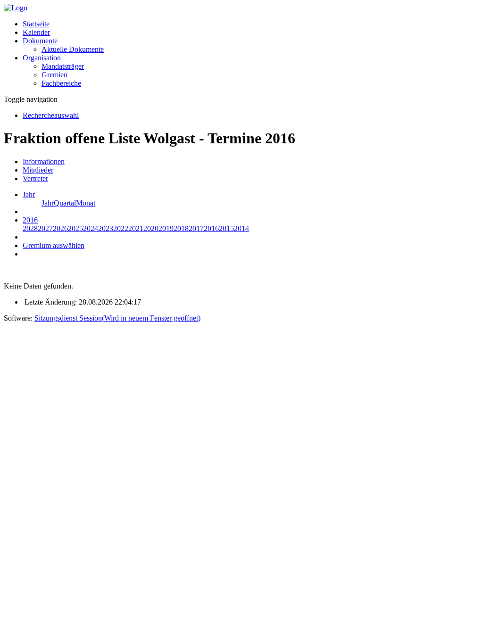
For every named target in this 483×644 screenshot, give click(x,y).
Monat (85, 203)
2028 (30, 228)
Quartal (65, 203)
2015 (226, 228)
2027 (45, 228)
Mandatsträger (63, 66)
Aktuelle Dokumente (73, 49)
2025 (75, 228)
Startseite (36, 24)
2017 (196, 228)
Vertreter (35, 178)
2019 (166, 228)
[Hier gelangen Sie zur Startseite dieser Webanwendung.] (15, 8)
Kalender (36, 32)
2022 (120, 228)
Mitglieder (38, 170)
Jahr (48, 203)
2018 (181, 228)
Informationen (44, 161)
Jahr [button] (29, 194)
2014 (241, 228)
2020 (150, 228)
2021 (135, 228)
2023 (105, 228)
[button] (40, 41)
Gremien (54, 75)
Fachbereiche (61, 83)
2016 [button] (30, 220)
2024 (90, 228)
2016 (211, 228)
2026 (60, 228)
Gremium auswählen (53, 245)
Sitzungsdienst (117, 318)
